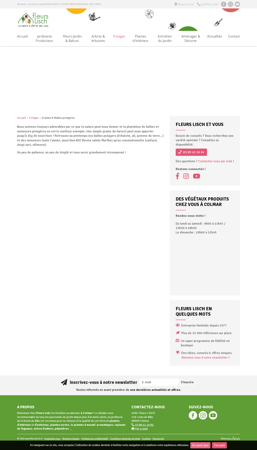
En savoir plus (200, 445)
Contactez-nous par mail (215, 161)
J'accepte (219, 445)
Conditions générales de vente (125, 438)
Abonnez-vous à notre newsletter (204, 358)
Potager (119, 36)
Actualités (214, 36)
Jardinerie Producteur (44, 38)
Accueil (22, 36)
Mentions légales (71, 438)
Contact (234, 36)
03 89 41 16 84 (193, 152)
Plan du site (158, 438)
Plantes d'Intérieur (141, 38)
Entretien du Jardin (165, 38)
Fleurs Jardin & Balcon (72, 38)
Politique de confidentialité (95, 438)
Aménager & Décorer (190, 38)
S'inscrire (187, 382)
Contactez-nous (52, 438)
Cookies (146, 438)
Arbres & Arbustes (98, 38)
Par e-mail (141, 428)
